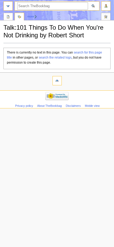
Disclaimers (73, 105)
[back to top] (57, 80)
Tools (105, 17)
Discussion (19, 17)
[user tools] (106, 6)
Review (8, 17)
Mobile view (92, 105)
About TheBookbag (49, 105)
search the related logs (55, 57)
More (30, 16)
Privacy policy (24, 105)
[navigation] (8, 6)
